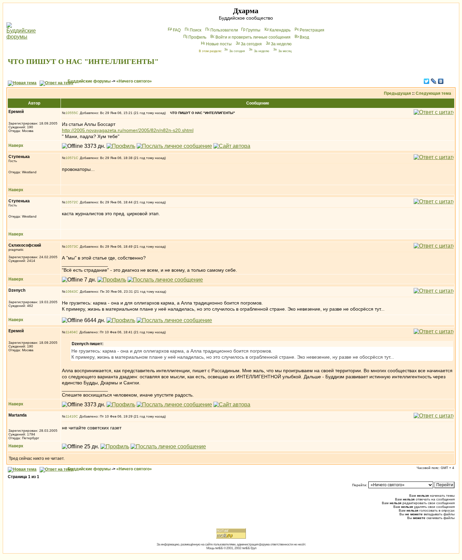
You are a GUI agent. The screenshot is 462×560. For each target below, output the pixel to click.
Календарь (280, 30)
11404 (70, 332)
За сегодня (251, 44)
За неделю (281, 44)
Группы (253, 30)
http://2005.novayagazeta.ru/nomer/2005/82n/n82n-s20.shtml (127, 130)
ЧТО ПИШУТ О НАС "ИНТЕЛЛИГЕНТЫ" (83, 61)
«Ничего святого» (134, 81)
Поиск (195, 30)
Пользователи (224, 30)
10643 (71, 291)
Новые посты (219, 44)
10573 (71, 246)
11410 (70, 416)
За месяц (285, 51)
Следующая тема (433, 93)
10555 (71, 113)
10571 (71, 158)
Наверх (15, 145)
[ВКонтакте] (440, 81)
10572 (71, 202)
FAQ (177, 30)
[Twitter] (426, 81)
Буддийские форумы (89, 81)
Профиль (197, 37)
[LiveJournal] (433, 81)
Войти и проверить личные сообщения (253, 37)
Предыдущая (397, 93)
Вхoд (304, 37)
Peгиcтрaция (312, 30)
